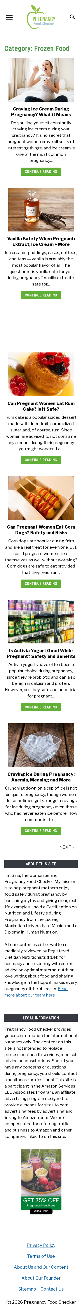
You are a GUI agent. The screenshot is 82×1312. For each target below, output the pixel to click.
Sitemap (27, 1289)
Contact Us (52, 1289)
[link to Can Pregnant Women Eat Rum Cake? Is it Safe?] (41, 374)
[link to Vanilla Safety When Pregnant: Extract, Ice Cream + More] (41, 209)
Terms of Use (41, 1256)
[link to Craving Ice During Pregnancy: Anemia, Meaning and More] (41, 745)
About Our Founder (41, 1278)
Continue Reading (41, 172)
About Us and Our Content (41, 1267)
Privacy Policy (41, 1245)
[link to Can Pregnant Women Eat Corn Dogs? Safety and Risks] (41, 498)
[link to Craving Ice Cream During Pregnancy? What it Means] (41, 80)
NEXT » (66, 847)
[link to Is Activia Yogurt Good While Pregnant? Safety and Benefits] (41, 621)
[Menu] (9, 18)
